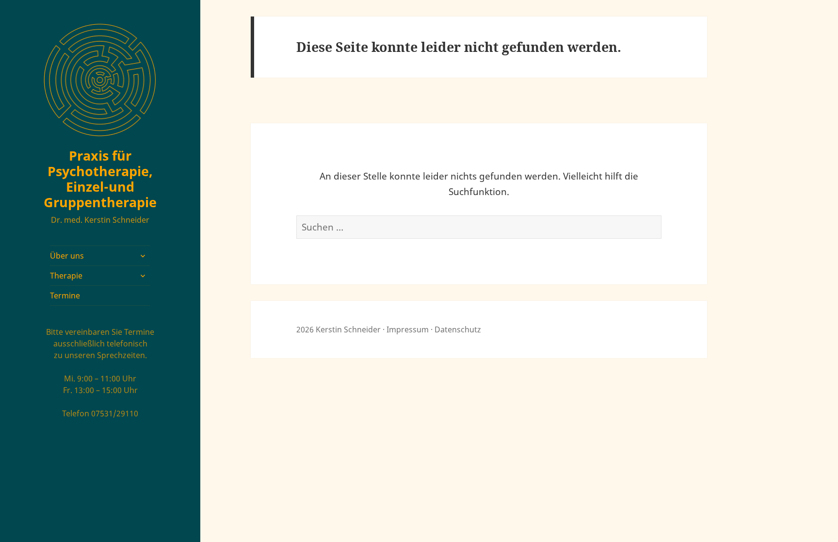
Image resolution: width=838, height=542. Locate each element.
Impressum (408, 329)
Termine (65, 295)
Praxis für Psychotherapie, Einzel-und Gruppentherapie (100, 179)
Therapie (66, 275)
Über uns (67, 255)
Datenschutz (458, 329)
